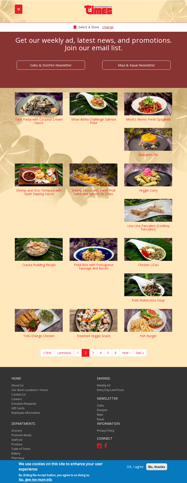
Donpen (102, 410)
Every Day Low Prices (110, 390)
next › (126, 353)
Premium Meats (21, 435)
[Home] (100, 9)
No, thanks (156, 467)
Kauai (100, 419)
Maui (100, 415)
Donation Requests (23, 404)
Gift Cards (17, 408)
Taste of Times (20, 449)
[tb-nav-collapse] (18, 9)
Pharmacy (17, 458)
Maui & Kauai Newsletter (136, 65)
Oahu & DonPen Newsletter (51, 65)
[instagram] (100, 446)
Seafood (16, 440)
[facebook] (106, 446)
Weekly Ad (103, 385)
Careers (16, 399)
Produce (16, 444)
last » (140, 353)
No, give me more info (35, 479)
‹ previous (64, 353)
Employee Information (25, 413)
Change (108, 27)
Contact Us (18, 394)
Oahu (100, 405)
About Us (17, 385)
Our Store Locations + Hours (29, 390)
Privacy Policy (105, 431)
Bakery (15, 453)
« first (47, 353)
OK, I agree (135, 467)
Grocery (16, 431)
